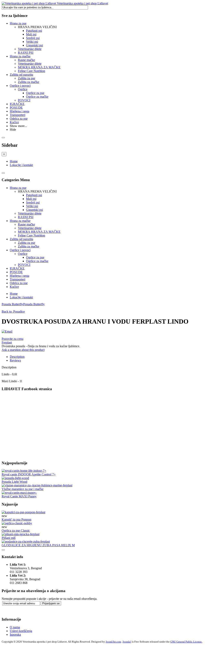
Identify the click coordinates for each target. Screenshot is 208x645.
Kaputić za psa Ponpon (16, 519)
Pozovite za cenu (12, 339)
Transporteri (17, 115)
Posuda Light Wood (14, 481)
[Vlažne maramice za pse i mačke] (37, 485)
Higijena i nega (19, 111)
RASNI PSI (25, 52)
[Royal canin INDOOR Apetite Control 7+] (24, 470)
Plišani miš (8, 538)
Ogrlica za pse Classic (16, 530)
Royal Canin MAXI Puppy (19, 496)
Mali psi (31, 34)
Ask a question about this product (23, 350)
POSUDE (16, 107)
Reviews (15, 360)
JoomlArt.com (113, 641)
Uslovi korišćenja (21, 631)
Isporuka (15, 634)
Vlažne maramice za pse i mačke (22, 489)
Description (17, 356)
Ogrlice (22, 89)
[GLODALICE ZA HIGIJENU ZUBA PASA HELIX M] (26, 541)
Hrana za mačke (20, 56)
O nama (15, 627)
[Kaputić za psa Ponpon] (23, 512)
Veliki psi (32, 41)
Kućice (14, 122)
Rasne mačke (26, 60)
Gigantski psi (34, 45)
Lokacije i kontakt (21, 165)
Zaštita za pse (26, 78)
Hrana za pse (18, 23)
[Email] (7, 331)
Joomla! (126, 641)
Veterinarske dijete (29, 49)
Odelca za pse (19, 118)
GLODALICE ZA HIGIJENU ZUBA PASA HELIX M (38, 545)
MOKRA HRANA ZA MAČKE (39, 67)
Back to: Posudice (13, 311)
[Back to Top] (3, 550)
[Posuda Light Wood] (15, 478)
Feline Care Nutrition (31, 71)
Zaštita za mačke (28, 82)
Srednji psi (33, 38)
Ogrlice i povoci (20, 85)
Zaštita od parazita (21, 74)
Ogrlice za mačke (37, 96)
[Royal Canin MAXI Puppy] (19, 492)
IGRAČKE (17, 104)
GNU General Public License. (186, 641)
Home (14, 161)
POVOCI (24, 100)
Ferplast (7, 342)
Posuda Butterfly (12, 304)
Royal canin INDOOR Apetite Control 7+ (29, 474)
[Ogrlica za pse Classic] (17, 523)
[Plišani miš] (20, 534)
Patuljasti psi (34, 30)
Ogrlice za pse (35, 93)
